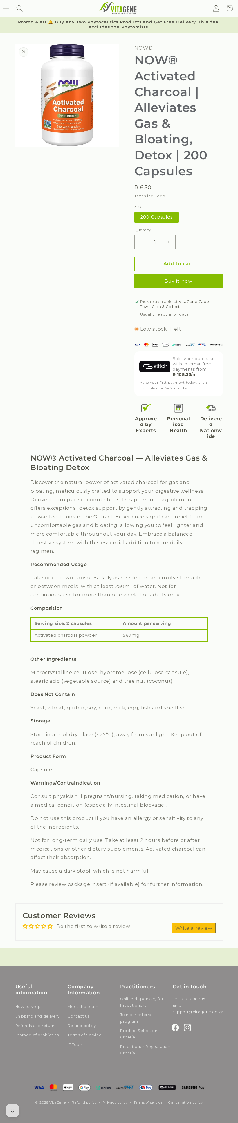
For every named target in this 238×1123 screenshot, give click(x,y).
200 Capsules (156, 217)
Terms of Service (85, 1035)
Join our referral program (136, 1018)
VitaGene (57, 1102)
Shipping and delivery (37, 1016)
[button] (19, 8)
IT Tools (75, 1044)
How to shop (28, 1006)
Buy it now (178, 281)
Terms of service (148, 1102)
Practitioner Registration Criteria (145, 1049)
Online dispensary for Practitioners (141, 1002)
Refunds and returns (36, 1026)
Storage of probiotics (37, 1035)
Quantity (142, 230)
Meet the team (83, 1006)
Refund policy (82, 1026)
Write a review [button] (193, 928)
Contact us (78, 1016)
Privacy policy (114, 1102)
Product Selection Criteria (139, 1034)
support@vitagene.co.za (198, 1012)
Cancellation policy (185, 1102)
